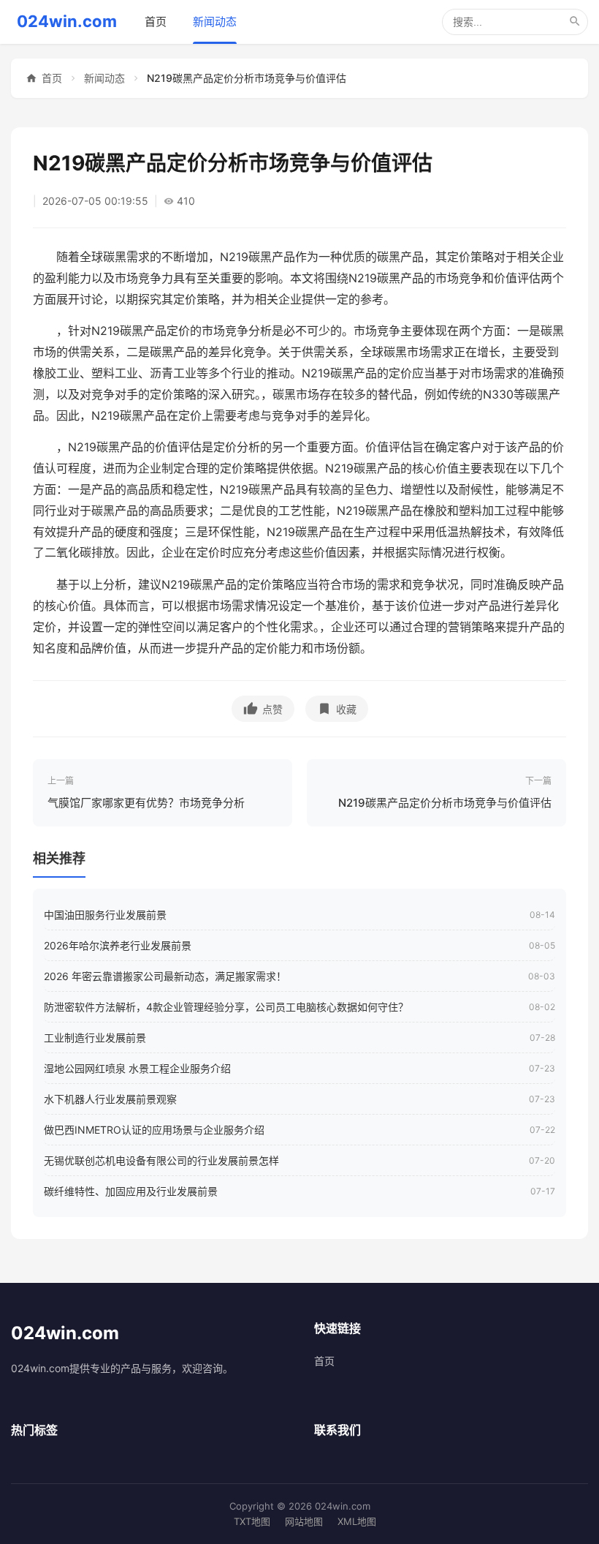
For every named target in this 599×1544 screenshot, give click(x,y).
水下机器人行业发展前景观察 (110, 1099)
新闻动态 (215, 22)
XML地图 (356, 1521)
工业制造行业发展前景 (95, 1037)
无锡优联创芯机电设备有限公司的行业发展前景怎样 (161, 1160)
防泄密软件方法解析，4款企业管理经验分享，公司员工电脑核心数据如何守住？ (226, 1007)
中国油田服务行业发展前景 (105, 914)
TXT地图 (252, 1521)
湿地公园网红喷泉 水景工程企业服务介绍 (137, 1068)
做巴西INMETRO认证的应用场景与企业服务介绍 (154, 1129)
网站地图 (304, 1521)
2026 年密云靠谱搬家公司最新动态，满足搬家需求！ (165, 976)
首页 (156, 22)
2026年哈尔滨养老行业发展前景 (117, 945)
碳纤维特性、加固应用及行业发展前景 (131, 1191)
